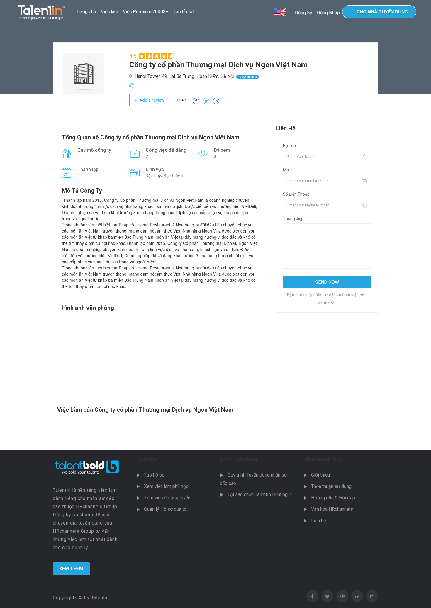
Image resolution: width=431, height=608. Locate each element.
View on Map (248, 76)
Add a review (151, 100)
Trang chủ (86, 11)
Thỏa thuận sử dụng (331, 486)
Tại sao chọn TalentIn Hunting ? (259, 494)
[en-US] (280, 12)
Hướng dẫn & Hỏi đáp (333, 498)
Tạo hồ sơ (183, 11)
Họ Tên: (290, 145)
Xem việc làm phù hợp (166, 486)
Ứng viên (146, 459)
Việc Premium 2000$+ (145, 11)
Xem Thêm (71, 568)
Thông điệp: (293, 218)
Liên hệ (318, 520)
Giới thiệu (320, 475)
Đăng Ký (303, 13)
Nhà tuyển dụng (238, 459)
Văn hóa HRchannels (332, 509)
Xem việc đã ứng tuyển (167, 498)
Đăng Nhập (328, 13)
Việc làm (109, 11)
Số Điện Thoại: (296, 194)
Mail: (287, 170)
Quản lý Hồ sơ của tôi (166, 509)
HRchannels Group (325, 459)
